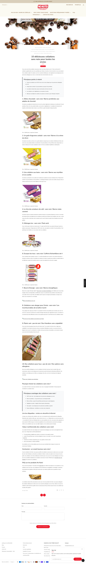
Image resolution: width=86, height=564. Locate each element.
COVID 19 (4, 549)
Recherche (69, 5)
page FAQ (41, 465)
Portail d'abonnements (27, 543)
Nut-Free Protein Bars (49, 49)
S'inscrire (78, 559)
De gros (3, 547)
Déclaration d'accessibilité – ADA (8, 551)
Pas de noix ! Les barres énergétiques (44, 290)
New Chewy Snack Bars (41, 12)
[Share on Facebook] (57, 490)
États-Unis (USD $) (5, 561)
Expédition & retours (27, 551)
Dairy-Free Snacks (38, 47)
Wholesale (36, 14)
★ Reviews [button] (84, 283)
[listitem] (42, 1)
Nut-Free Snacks (34, 51)
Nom (22, 506)
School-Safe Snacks (48, 53)
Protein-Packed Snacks (50, 51)
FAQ (74, 12)
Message (23, 511)
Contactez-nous (48, 14)
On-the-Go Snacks (41, 51)
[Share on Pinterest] (61, 490)
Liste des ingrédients (27, 549)
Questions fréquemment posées (59, 12)
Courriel (45, 506)
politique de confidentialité (7, 543)
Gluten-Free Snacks (46, 47)
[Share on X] (59, 490)
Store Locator (46, 553)
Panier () (78, 5)
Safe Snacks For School (38, 53)
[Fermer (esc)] (82, 549)
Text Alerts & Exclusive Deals (49, 555)
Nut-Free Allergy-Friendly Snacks (38, 49)
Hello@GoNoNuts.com (69, 545)
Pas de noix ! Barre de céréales (20, 12)
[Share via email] (63, 490)
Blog (3, 545)
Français (4, 4)
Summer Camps (47, 549)
